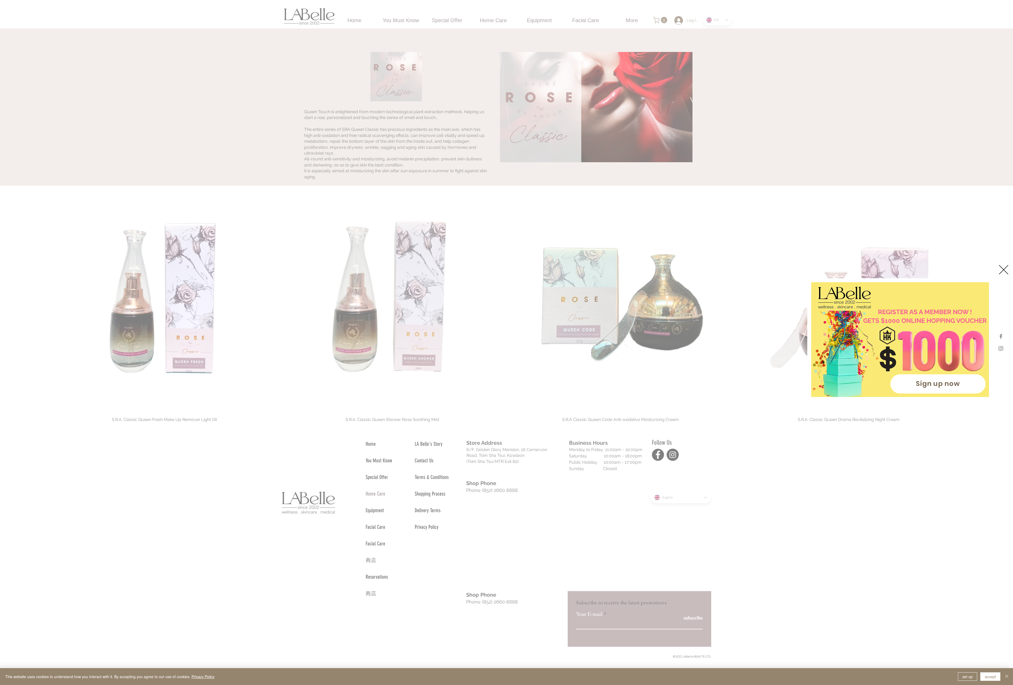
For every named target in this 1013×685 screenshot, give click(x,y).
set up (967, 676)
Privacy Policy (203, 676)
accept (990, 676)
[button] (1003, 269)
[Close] (1007, 676)
